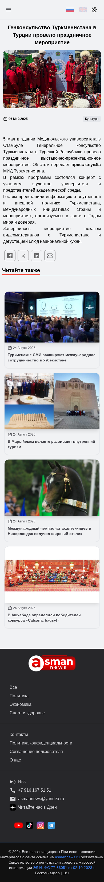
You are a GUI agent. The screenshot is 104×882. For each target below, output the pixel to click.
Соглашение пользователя (36, 751)
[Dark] (94, 9)
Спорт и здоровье (27, 713)
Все (13, 687)
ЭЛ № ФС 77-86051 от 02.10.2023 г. (64, 867)
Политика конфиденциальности (41, 743)
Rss (22, 781)
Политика (19, 696)
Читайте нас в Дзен (37, 807)
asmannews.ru (67, 857)
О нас (15, 760)
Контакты (19, 734)
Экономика (20, 704)
